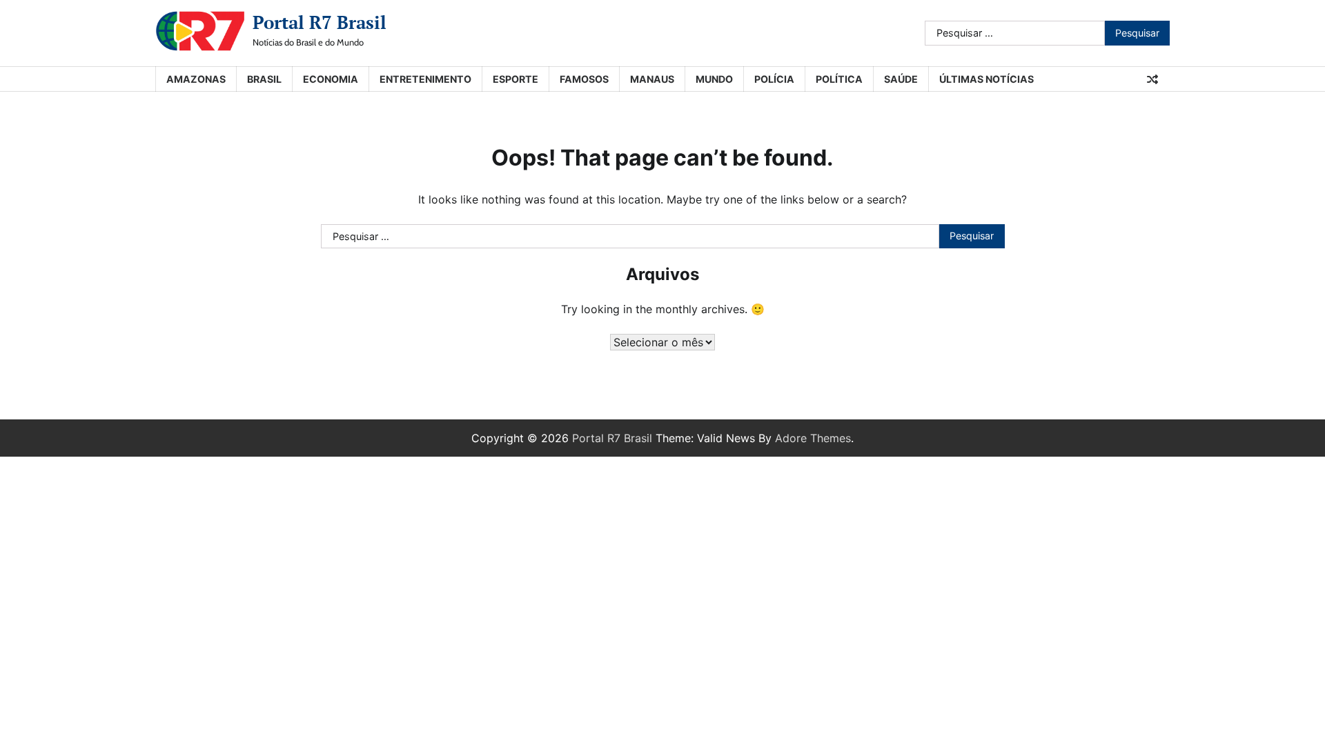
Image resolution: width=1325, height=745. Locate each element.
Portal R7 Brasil (319, 22)
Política (839, 79)
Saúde (901, 79)
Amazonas (196, 79)
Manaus (652, 79)
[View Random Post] (1152, 79)
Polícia (774, 79)
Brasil (264, 79)
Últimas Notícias (986, 79)
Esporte (515, 79)
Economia (330, 79)
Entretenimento (425, 79)
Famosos (584, 79)
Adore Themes (813, 438)
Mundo (714, 79)
